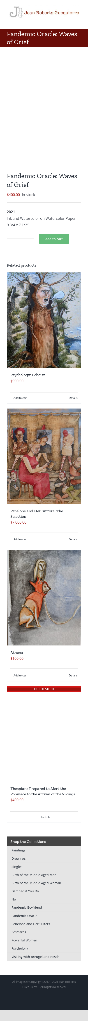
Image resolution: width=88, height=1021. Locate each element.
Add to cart (54, 239)
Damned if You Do (25, 891)
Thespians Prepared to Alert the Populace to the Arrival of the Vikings (42, 791)
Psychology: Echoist (27, 374)
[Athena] (44, 597)
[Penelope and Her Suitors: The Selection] (44, 456)
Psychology (20, 948)
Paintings (18, 850)
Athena (16, 652)
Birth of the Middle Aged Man (34, 875)
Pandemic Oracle (24, 916)
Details (73, 398)
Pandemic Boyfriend (27, 907)
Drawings (19, 858)
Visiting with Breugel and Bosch (35, 957)
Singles (17, 867)
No (14, 899)
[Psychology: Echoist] (44, 320)
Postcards (19, 932)
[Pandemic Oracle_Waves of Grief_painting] (44, 110)
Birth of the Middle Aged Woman (36, 883)
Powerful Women (24, 940)
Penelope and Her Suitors (31, 924)
